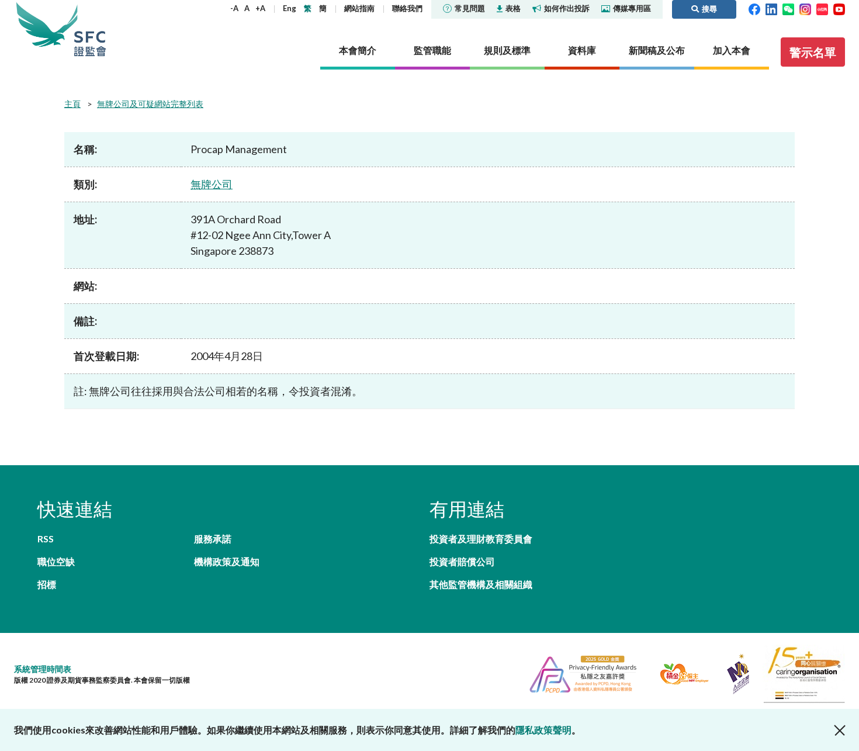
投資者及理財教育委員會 (481, 538)
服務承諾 (212, 538)
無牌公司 (211, 184)
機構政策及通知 (226, 561)
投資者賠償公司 (462, 561)
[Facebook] (754, 8)
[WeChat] (788, 8)
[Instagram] (805, 8)
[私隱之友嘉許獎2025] (578, 672)
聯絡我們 (407, 8)
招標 (46, 584)
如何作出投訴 (567, 8)
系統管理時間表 (42, 669)
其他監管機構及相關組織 (481, 584)
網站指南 (359, 8)
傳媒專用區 (632, 8)
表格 (513, 8)
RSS (45, 538)
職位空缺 (56, 561)
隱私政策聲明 (543, 729)
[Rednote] (822, 8)
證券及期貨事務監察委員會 (90, 29)
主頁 (72, 104)
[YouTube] (839, 8)
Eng (289, 8)
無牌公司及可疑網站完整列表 (150, 104)
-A (234, 8)
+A (260, 8)
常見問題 (470, 8)
